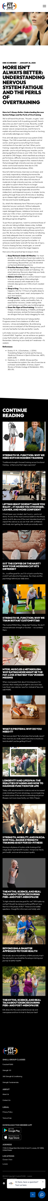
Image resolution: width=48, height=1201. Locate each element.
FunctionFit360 (8, 1064)
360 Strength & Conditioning (12, 1076)
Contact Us (6, 1100)
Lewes (5, 1164)
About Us (6, 1094)
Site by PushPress (10, 1178)
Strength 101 (7, 1070)
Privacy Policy (8, 1112)
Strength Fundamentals (11, 1082)
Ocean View (7, 1159)
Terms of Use (7, 1118)
